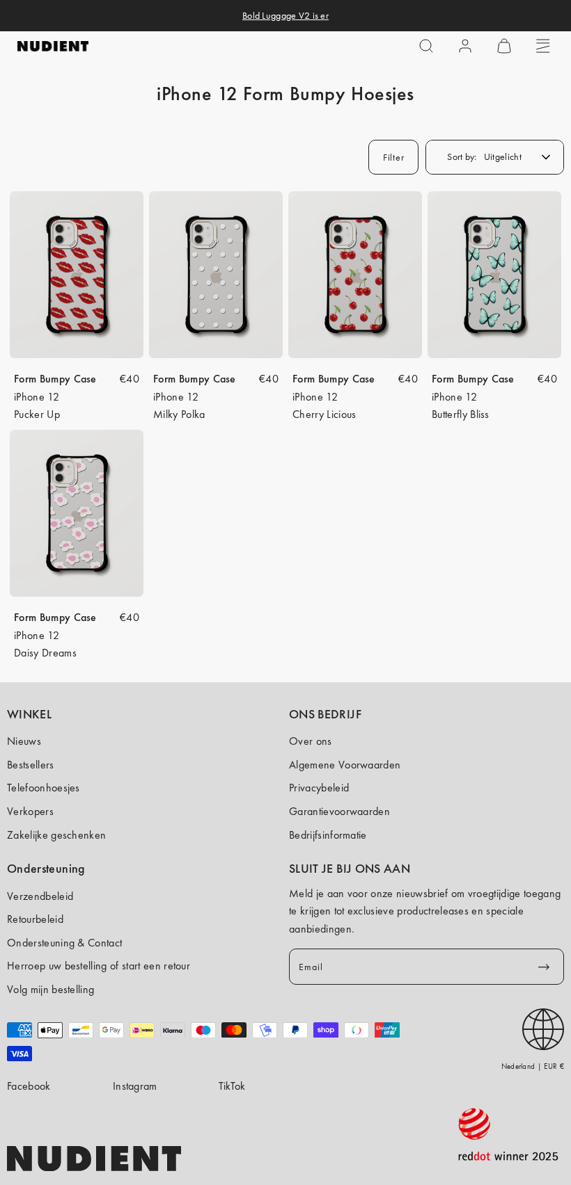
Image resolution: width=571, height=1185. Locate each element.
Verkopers (30, 811)
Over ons (310, 741)
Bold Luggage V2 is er (285, 15)
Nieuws (24, 741)
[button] (426, 46)
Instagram (135, 1086)
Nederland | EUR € (532, 1066)
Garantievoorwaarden (339, 811)
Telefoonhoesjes (43, 787)
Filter (393, 157)
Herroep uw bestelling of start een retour (98, 965)
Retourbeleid (35, 919)
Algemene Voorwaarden (344, 764)
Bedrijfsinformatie (328, 835)
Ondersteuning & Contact (64, 942)
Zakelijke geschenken (56, 835)
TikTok (232, 1086)
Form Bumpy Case (55, 378)
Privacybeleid (319, 787)
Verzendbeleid (40, 896)
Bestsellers (30, 764)
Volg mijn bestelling (50, 989)
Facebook (29, 1086)
